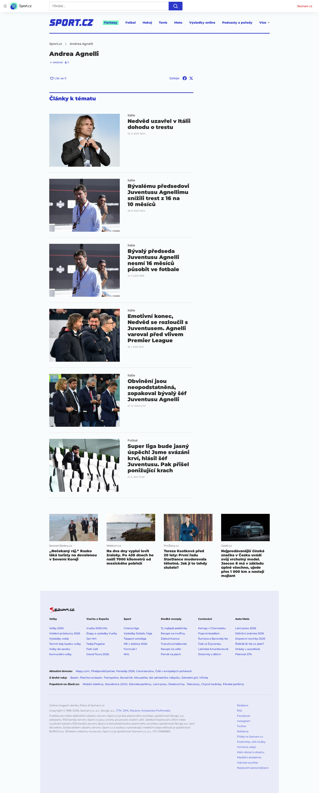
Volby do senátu (59, 649)
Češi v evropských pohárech (173, 671)
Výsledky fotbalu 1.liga (138, 633)
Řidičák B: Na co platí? (249, 643)
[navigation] (5, 6)
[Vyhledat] (176, 6)
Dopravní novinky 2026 (250, 638)
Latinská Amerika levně (213, 649)
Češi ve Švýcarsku (209, 643)
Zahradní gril (189, 677)
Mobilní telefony (93, 684)
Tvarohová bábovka (174, 643)
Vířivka (203, 677)
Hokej (147, 22)
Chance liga (131, 628)
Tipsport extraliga (135, 638)
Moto (178, 22)
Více (262, 22)
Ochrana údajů (246, 747)
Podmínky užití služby (251, 741)
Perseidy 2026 (125, 671)
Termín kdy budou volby (65, 643)
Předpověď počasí (103, 671)
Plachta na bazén (91, 677)
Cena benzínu (145, 671)
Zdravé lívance (170, 638)
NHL (127, 654)
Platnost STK (243, 654)
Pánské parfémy (233, 684)
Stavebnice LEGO (116, 684)
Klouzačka (141, 677)
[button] (84, 140)
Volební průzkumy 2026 (64, 633)
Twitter (241, 726)
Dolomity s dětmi (209, 654)
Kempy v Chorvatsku (212, 628)
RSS (239, 710)
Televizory (193, 684)
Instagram (243, 721)
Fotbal (130, 22)
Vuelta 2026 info (96, 628)
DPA (126, 710)
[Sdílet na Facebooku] (185, 78)
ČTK (119, 710)
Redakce (242, 705)
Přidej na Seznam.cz (250, 736)
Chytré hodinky (211, 684)
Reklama (242, 731)
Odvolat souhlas (247, 762)
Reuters (135, 710)
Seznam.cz (304, 6)
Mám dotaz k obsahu (250, 752)
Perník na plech (171, 654)
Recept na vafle (171, 649)
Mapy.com (83, 671)
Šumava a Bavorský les (213, 638)
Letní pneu (160, 684)
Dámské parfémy (140, 684)
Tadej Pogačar (95, 643)
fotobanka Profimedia (155, 710)
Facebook (243, 715)
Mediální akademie (249, 757)
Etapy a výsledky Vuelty (101, 633)
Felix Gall (92, 649)
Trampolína (111, 677)
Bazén (74, 677)
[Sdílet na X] (191, 78)
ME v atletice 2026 (135, 643)
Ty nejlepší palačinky (174, 628)
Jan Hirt (91, 638)
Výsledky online (202, 22)
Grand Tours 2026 (97, 654)
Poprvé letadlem (209, 633)
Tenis (163, 22)
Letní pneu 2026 (245, 628)
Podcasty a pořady (237, 22)
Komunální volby (60, 654)
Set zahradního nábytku (164, 677)
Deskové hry (176, 684)
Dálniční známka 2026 (249, 633)
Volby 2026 (56, 628)
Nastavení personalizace (252, 767)
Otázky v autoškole (247, 649)
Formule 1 (130, 649)
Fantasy (110, 22)
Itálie (131, 115)
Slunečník (126, 677)
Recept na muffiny (173, 633)
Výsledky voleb (59, 638)
